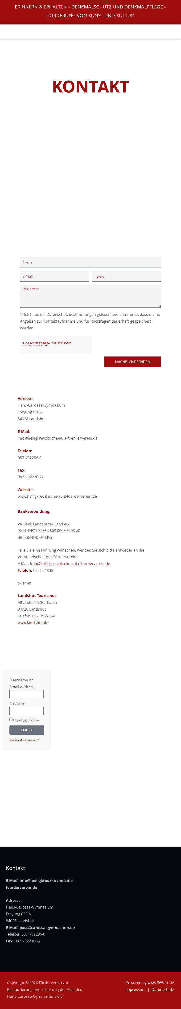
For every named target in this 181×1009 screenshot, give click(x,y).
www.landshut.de (33, 622)
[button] (91, 32)
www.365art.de (161, 982)
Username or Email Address (22, 683)
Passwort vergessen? (24, 740)
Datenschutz (163, 989)
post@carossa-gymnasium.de (47, 927)
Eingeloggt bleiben (25, 720)
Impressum (135, 989)
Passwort (17, 703)
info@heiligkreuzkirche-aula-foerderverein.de (70, 563)
